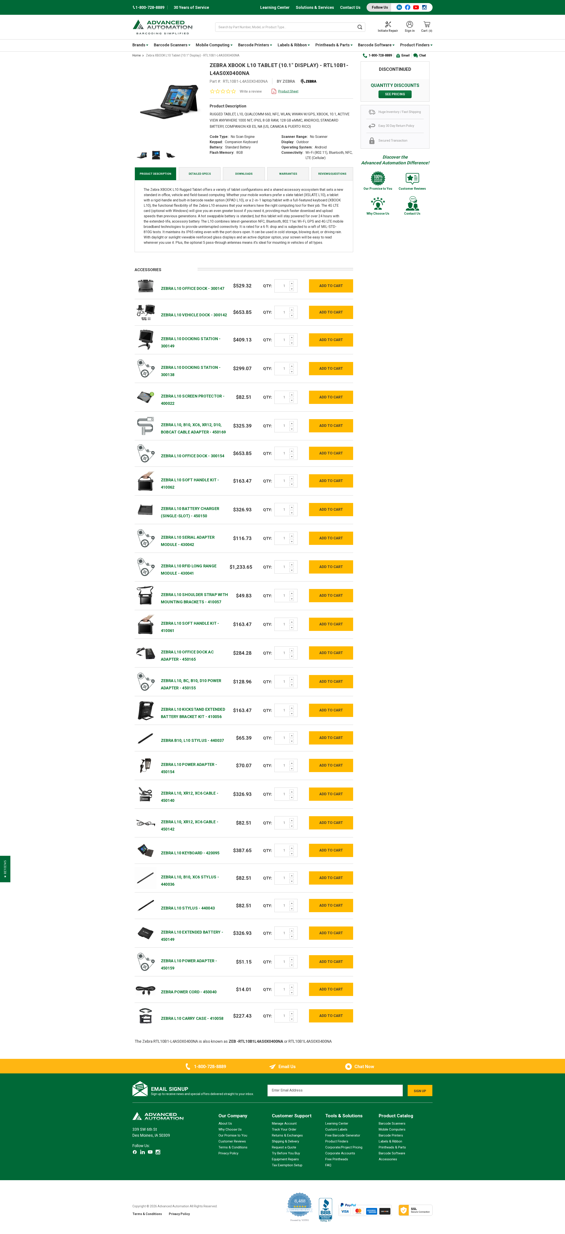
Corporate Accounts (340, 1153)
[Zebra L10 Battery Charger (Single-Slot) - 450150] (145, 509)
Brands (139, 45)
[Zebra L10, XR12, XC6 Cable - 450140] (145, 794)
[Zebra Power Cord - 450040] (145, 989)
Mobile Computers (392, 1129)
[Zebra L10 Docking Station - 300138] (145, 368)
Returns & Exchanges (287, 1135)
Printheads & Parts (332, 45)
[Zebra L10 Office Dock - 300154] (145, 453)
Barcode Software (375, 45)
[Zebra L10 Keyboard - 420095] (145, 850)
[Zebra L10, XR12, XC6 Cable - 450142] (145, 822)
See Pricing (395, 94)
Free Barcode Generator (342, 1135)
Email (405, 55)
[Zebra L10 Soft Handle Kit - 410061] (145, 624)
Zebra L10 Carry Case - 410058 (192, 1018)
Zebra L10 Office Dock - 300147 (192, 288)
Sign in (410, 30)
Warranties (288, 173)
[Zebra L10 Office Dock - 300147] (145, 285)
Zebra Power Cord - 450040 (189, 992)
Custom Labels (336, 1129)
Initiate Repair (388, 30)
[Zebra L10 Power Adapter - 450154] (145, 765)
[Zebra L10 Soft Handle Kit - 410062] (145, 481)
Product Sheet (288, 91)
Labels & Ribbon (293, 45)
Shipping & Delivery (285, 1141)
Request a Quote (284, 1147)
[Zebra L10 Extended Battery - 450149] (145, 933)
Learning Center (275, 7)
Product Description (155, 173)
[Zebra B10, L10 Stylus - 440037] (145, 737)
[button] (5, 869)
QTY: (267, 285)
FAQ (328, 1165)
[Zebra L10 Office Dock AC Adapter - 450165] (145, 653)
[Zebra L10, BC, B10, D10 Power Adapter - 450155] (145, 681)
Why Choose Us (230, 1129)
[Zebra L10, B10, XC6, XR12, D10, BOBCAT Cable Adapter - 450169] (145, 426)
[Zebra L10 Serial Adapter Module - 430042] (145, 538)
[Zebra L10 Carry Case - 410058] (145, 1015)
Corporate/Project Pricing (343, 1147)
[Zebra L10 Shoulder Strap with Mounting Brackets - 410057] (145, 595)
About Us (225, 1123)
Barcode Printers (254, 45)
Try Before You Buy (286, 1153)
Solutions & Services (315, 7)
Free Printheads (336, 1159)
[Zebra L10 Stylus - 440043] (145, 905)
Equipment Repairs (285, 1159)
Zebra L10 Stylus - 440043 (188, 908)
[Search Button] (360, 27)
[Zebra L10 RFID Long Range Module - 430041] (145, 567)
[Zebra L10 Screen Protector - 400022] (145, 397)
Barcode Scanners (171, 45)
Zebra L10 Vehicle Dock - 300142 (194, 315)
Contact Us (350, 7)
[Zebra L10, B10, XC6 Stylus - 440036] (145, 878)
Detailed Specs (200, 173)
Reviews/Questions (332, 173)
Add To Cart (331, 286)
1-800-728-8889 (380, 55)
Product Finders (415, 45)
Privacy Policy (228, 1153)
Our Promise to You (232, 1135)
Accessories (388, 1159)
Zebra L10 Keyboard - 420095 (190, 853)
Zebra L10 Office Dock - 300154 (192, 456)
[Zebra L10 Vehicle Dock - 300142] (145, 312)
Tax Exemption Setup (287, 1165)
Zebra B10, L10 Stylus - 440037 (192, 740)
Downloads (243, 173)
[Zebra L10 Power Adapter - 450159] (145, 961)
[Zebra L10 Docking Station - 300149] (145, 340)
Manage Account (284, 1123)
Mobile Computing (213, 45)
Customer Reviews (232, 1141)
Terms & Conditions (232, 1147)
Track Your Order (284, 1129)
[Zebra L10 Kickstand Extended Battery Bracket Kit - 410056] (145, 710)
